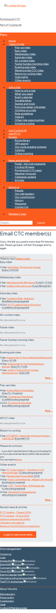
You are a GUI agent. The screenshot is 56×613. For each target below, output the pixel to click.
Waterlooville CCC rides (29, 70)
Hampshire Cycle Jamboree (22, 492)
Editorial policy (7, 594)
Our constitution (25, 197)
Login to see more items (18, 534)
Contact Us (21, 207)
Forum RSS (6, 571)
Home (12, 41)
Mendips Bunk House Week (20, 476)
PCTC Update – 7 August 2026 (15, 512)
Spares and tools (25, 103)
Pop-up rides (22, 47)
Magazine (20, 203)
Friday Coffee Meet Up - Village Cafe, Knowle (30, 479)
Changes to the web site (12, 522)
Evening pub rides (25, 67)
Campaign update (25, 177)
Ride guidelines (24, 113)
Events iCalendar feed (11, 574)
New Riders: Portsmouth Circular (24, 267)
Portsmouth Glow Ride (19, 402)
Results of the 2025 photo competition (20, 526)
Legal (2, 604)
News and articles (19, 160)
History (19, 200)
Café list (20, 150)
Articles (19, 180)
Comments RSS (8, 567)
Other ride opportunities (29, 120)
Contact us (5, 554)
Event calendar (24, 97)
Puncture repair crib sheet (30, 107)
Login (3, 557)
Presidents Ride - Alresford (20, 298)
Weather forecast (25, 173)
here (19, 459)
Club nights (21, 77)
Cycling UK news (24, 167)
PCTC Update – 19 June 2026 (14, 515)
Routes (13, 137)
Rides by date (23, 258)
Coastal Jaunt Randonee (20, 396)
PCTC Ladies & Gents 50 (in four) (24, 304)
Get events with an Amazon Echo (16, 578)
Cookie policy (7, 601)
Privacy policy (7, 597)
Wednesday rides (25, 54)
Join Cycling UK (18, 130)
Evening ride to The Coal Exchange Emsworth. (30, 357)
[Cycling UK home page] (15, 5)
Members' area (17, 214)
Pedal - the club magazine (30, 163)
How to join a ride (25, 90)
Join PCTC (15, 133)
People (19, 190)
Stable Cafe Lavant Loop (19, 286)
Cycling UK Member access (13, 607)
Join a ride (14, 87)
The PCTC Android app (11, 581)
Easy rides (21, 50)
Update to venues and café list (15, 519)
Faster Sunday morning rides (32, 64)
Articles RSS (6, 561)
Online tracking (24, 153)
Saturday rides (23, 57)
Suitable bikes (23, 100)
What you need (24, 94)
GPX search (21, 143)
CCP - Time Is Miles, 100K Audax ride (26, 485)
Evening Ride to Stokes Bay (20, 390)
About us (14, 187)
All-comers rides (25, 60)
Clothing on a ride (25, 110)
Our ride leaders (24, 193)
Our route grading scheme (30, 147)
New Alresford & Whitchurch (21, 282)
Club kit (19, 117)
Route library (22, 140)
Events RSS (6, 564)
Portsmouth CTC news (28, 170)
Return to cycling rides (28, 73)
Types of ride (16, 44)
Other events (23, 80)
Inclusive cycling (25, 123)
